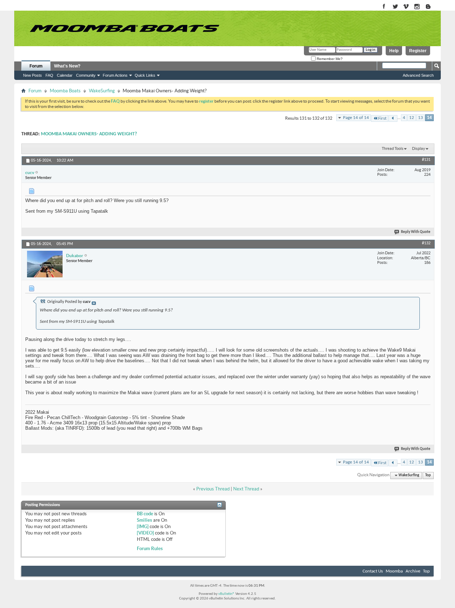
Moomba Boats (65, 90)
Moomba (394, 571)
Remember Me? (329, 59)
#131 (426, 160)
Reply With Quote (415, 232)
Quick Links (145, 75)
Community (86, 75)
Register (418, 50)
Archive (413, 571)
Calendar (65, 75)
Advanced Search (418, 75)
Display (418, 148)
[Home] (124, 28)
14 (429, 117)
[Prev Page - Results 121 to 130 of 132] (393, 118)
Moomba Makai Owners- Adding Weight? (89, 134)
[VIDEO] (145, 533)
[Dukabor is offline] (45, 264)
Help (393, 50)
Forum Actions (115, 75)
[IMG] (143, 526)
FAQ (49, 75)
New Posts (32, 75)
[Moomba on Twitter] (395, 7)
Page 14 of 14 (356, 117)
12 (411, 117)
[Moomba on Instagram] (417, 7)
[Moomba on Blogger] (432, 7)
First (382, 118)
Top (428, 475)
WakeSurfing (102, 90)
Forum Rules (150, 548)
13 (420, 117)
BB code (145, 513)
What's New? (67, 66)
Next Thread (246, 489)
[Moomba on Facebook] (384, 7)
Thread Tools (392, 148)
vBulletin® (226, 594)
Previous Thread (213, 489)
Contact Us (373, 571)
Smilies (144, 520)
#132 (426, 243)
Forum (36, 66)
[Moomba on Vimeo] (406, 7)
